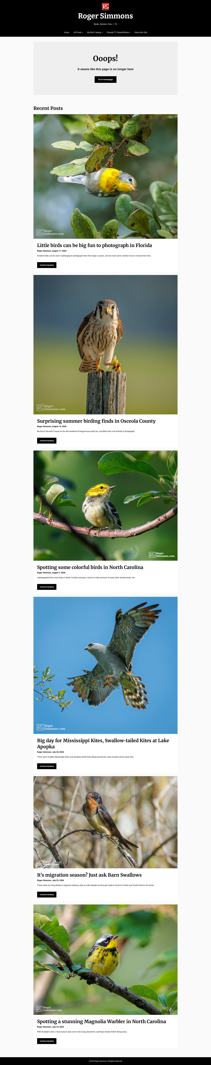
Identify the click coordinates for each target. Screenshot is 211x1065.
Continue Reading (47, 265)
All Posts (77, 32)
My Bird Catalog (94, 32)
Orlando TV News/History (118, 32)
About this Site (141, 32)
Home (66, 32)
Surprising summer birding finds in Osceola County (96, 421)
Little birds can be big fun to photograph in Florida (94, 245)
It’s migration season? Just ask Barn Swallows (89, 875)
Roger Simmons (105, 16)
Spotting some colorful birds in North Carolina (90, 567)
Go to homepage (105, 79)
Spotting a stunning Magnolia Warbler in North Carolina (101, 1021)
